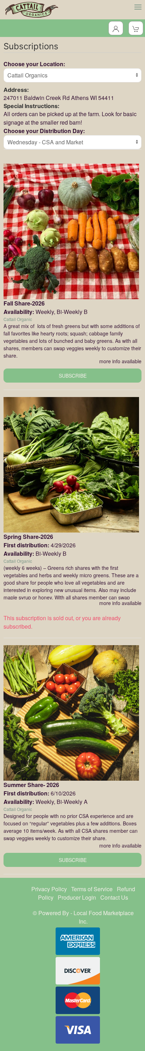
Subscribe (73, 375)
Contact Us (114, 897)
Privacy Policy (49, 889)
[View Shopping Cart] (135, 28)
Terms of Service (92, 889)
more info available (120, 361)
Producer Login (77, 897)
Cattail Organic (18, 319)
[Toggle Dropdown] (115, 28)
